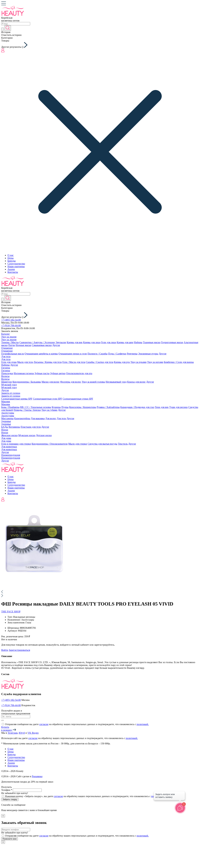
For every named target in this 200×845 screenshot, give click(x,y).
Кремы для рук (122, 362)
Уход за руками (138, 362)
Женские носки (9, 435)
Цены (11, 258)
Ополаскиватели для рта (79, 373)
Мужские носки (26, 435)
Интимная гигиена (24, 373)
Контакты (13, 272)
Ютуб (22, 733)
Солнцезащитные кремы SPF (16, 398)
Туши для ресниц (178, 407)
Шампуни (6, 381)
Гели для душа (9, 362)
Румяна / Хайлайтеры (108, 407)
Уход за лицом (8, 336)
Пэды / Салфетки (117, 353)
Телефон (6, 790)
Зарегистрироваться (19, 650)
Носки (4, 429)
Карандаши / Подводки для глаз (137, 407)
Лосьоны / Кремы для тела (48, 362)
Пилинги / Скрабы (98, 353)
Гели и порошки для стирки (16, 443)
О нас (11, 255)
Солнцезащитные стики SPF (78, 398)
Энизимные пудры (148, 353)
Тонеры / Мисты (10, 342)
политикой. (143, 724)
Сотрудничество (16, 263)
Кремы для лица (91, 342)
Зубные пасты (42, 373)
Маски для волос (51, 381)
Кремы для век (74, 342)
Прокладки (7, 373)
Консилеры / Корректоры (82, 407)
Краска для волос (136, 381)
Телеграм (13, 733)
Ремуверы (132, 353)
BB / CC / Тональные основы (35, 407)
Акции (11, 269)
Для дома (6, 438)
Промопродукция (10, 455)
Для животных (9, 446)
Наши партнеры (16, 266)
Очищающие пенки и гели (72, 353)
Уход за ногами (155, 362)
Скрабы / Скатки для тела (99, 362)
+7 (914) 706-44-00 (11, 325)
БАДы (4, 427)
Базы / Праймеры (10, 407)
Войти (4, 650)
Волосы (5, 376)
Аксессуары (7, 412)
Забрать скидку (9, 799)
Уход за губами (49, 410)
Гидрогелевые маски (172, 342)
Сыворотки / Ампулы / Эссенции (37, 342)
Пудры (65, 407)
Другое (56, 345)
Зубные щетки (57, 373)
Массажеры (7, 418)
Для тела (5, 356)
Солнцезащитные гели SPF (47, 398)
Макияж (5, 401)
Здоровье (6, 421)
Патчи (11, 345)
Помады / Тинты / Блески (27, 410)
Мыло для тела (25, 362)
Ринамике (37, 776)
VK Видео (33, 733)
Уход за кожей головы (93, 381)
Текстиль (123, 443)
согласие (43, 724)
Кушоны (56, 407)
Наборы (138, 342)
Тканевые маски (151, 342)
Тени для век (162, 407)
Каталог (5, 334)
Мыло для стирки (77, 443)
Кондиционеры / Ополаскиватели (50, 443)
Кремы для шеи (125, 342)
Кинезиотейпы (22, 418)
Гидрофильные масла (12, 353)
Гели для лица (108, 342)
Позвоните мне (9, 839)
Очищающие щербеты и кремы (41, 353)
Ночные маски (23, 345)
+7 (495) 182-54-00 (11, 319)
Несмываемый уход (116, 381)
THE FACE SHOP (10, 611)
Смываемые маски (42, 345)
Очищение (7, 348)
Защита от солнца (10, 393)
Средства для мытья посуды (102, 443)
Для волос (50, 418)
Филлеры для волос (70, 381)
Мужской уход (9, 384)
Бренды (12, 260)
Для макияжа (38, 418)
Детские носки (44, 435)
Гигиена (5, 367)
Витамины (14, 427)
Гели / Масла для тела (73, 362)
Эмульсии (60, 342)
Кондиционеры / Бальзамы (26, 381)
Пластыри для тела (31, 427)
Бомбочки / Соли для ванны (179, 362)
